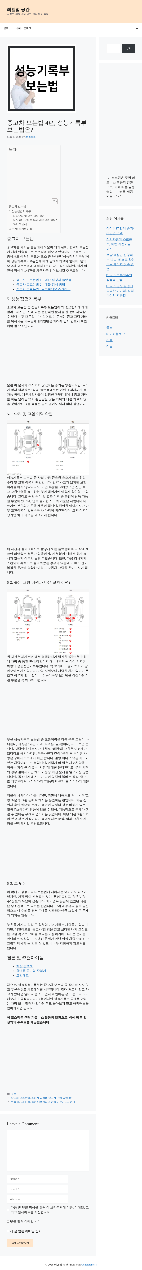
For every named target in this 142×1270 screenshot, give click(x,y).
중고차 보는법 (17, 206)
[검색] (128, 48)
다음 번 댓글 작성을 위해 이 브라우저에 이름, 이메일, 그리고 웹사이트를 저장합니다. (50, 1210)
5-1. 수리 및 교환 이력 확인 (29, 215)
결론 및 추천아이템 (20, 229)
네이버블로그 (23, 28)
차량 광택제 (24, 966)
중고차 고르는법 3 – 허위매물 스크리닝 (43, 289)
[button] (137, 28)
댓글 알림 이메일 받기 (25, 1221)
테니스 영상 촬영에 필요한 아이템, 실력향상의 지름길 (120, 290)
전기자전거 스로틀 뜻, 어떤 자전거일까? (119, 244)
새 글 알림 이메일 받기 (26, 1231)
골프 (6, 28)
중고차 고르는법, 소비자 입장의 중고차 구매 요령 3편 (42, 1097)
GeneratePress (89, 1264)
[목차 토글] (53, 201)
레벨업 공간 (18, 9)
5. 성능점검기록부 (20, 211)
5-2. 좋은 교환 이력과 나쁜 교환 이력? (35, 220)
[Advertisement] (33, 175)
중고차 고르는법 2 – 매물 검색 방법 (40, 284)
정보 (13, 1093)
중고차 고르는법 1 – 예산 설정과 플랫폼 (43, 280)
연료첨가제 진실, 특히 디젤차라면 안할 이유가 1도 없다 (43, 1101)
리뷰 (109, 340)
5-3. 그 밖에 (20, 224)
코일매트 (22, 975)
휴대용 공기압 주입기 (31, 970)
